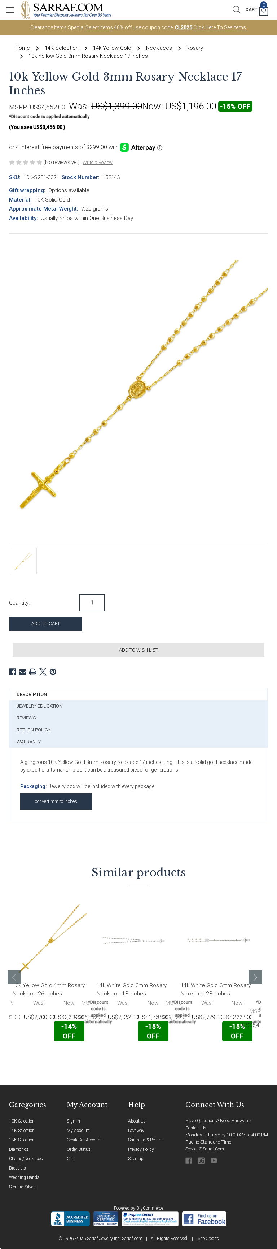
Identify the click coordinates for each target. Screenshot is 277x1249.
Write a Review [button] (98, 162)
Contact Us (195, 1128)
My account (78, 1130)
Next (255, 977)
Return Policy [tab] (33, 729)
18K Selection (22, 1139)
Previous (14, 977)
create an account (84, 1139)
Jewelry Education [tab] (39, 706)
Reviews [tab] (26, 718)
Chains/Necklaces (26, 1158)
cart (71, 1158)
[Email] (22, 672)
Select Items (99, 27)
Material (19, 199)
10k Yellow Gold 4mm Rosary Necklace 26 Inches (49, 989)
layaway (136, 1130)
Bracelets (17, 1168)
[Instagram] (202, 1160)
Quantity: (19, 603)
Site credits (208, 1238)
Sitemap (136, 1158)
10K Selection (22, 1121)
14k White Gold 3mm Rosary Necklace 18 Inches (132, 989)
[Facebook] (12, 672)
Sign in (73, 1121)
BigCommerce (149, 1208)
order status (79, 1149)
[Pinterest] (53, 672)
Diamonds (18, 1149)
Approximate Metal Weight (43, 209)
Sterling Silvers (23, 1186)
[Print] (32, 672)
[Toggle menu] (10, 10)
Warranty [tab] (29, 741)
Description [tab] (32, 694)
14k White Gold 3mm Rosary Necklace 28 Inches (216, 989)
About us (137, 1121)
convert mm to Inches (56, 801)
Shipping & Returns (146, 1139)
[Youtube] (214, 1160)
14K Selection (22, 1130)
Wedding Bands (24, 1177)
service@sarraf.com (204, 1148)
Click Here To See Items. (220, 27)
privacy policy (141, 1149)
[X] (43, 672)
